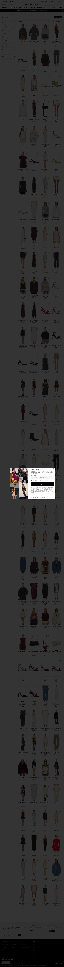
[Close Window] (54, 469)
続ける (42, 484)
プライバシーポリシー (49, 490)
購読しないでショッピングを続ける (38, 497)
